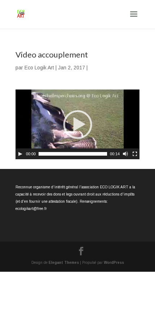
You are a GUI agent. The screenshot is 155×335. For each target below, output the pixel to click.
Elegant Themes (64, 263)
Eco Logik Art (39, 67)
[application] (77, 124)
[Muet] (125, 154)
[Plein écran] (135, 154)
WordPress (114, 263)
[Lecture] (20, 154)
